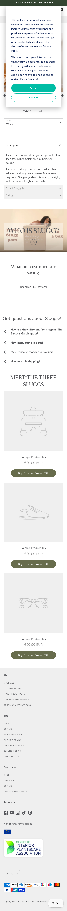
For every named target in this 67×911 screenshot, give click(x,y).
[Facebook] (6, 812)
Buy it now (33, 134)
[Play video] (34, 242)
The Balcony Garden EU (35, 901)
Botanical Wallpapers (17, 705)
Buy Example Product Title (33, 473)
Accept (33, 87)
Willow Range (12, 688)
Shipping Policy (13, 734)
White (9, 124)
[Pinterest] (30, 812)
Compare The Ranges (16, 699)
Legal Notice (11, 756)
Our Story (10, 780)
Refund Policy (12, 751)
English (10, 873)
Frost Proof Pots (14, 694)
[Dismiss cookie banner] (42, 13)
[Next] (62, 95)
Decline (33, 97)
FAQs (6, 723)
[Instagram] (18, 812)
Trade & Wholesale (16, 791)
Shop (7, 775)
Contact (9, 729)
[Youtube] (12, 812)
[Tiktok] (24, 812)
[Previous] (5, 95)
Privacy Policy (12, 740)
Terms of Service (14, 745)
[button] (33, 145)
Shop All (9, 683)
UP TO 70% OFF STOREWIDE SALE (33, 2)
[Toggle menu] (4, 11)
